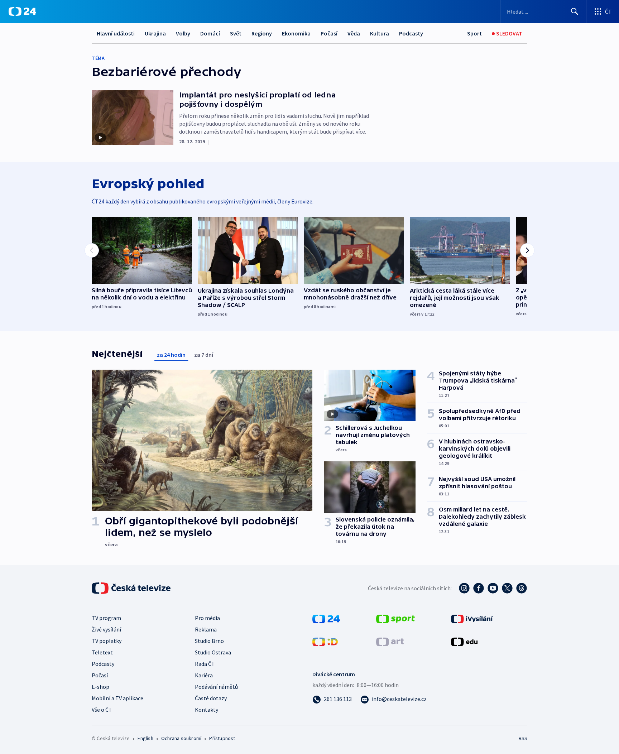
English (145, 738)
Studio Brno (209, 640)
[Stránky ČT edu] (464, 641)
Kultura (379, 33)
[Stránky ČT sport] (395, 618)
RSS (523, 738)
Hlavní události (116, 33)
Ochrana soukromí (181, 738)
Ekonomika (296, 33)
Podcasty (411, 33)
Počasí (329, 33)
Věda (353, 33)
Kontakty (206, 709)
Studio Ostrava (213, 652)
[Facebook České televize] (478, 588)
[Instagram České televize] (464, 588)
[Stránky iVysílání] (472, 618)
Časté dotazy (211, 698)
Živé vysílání (106, 629)
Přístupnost (222, 738)
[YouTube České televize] (493, 588)
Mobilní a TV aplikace (117, 698)
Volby (183, 33)
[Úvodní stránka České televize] (132, 588)
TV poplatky (106, 640)
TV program (106, 617)
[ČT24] (22, 11)
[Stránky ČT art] (390, 641)
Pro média (207, 617)
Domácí (210, 33)
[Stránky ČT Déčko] (325, 641)
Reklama (206, 629)
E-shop (100, 686)
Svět (235, 33)
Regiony (261, 33)
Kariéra (204, 675)
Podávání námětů (216, 686)
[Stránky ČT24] (326, 618)
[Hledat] (574, 11)
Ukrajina (155, 33)
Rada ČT (205, 663)
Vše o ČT (102, 709)
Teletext (102, 652)
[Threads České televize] (521, 588)
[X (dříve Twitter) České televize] (507, 588)
